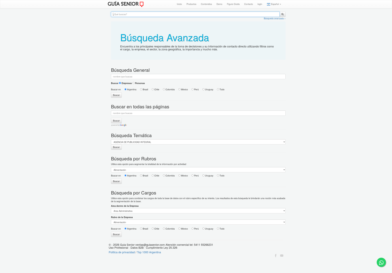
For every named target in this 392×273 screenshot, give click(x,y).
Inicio (179, 4)
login (260, 4)
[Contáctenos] (281, 255)
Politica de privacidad (122, 252)
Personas (139, 83)
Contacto (248, 4)
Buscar (114, 83)
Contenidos (206, 4)
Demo (219, 4)
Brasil (145, 89)
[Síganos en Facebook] (275, 255)
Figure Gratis (233, 4)
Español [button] (274, 4)
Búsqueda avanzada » (275, 18)
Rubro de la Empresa (122, 217)
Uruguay (208, 89)
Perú (196, 89)
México (184, 89)
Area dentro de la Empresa (125, 205)
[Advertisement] (55, 265)
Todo (221, 89)
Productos (191, 4)
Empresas (126, 83)
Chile (156, 89)
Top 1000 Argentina (149, 252)
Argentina (131, 89)
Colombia (170, 89)
